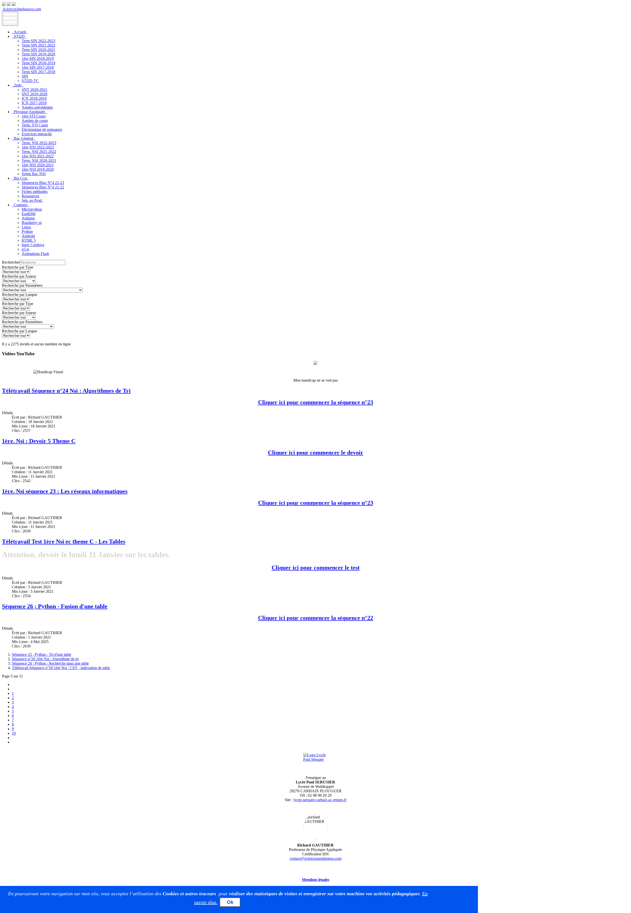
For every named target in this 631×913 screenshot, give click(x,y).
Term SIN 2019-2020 (38, 54)
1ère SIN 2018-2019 (38, 58)
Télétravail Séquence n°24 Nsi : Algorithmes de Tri (66, 391)
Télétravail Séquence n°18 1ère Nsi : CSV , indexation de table (61, 668)
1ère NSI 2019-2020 (38, 169)
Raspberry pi (32, 222)
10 (14, 733)
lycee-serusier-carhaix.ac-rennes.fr (320, 800)
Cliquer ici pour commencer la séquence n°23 (315, 402)
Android (28, 236)
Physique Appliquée (29, 112)
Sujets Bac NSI (34, 174)
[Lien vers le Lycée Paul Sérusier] (315, 762)
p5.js (25, 249)
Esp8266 (28, 214)
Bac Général (23, 138)
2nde (17, 85)
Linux (26, 227)
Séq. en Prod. (32, 200)
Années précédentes (37, 107)
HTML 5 (29, 240)
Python (27, 231)
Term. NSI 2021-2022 (39, 152)
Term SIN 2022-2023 (38, 41)
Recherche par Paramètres (22, 285)
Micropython (32, 209)
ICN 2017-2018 (34, 103)
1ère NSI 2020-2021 (38, 165)
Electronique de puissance (42, 129)
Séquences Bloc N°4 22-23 (43, 183)
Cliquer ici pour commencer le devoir (315, 452)
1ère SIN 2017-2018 (38, 67)
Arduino (28, 218)
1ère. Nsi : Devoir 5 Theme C (38, 441)
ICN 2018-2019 (34, 98)
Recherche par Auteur (19, 276)
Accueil (20, 32)
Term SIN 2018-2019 (38, 63)
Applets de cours (35, 120)
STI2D (19, 36)
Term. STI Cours (35, 125)
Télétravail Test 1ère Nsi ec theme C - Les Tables (63, 541)
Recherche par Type (17, 267)
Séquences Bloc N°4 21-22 (43, 187)
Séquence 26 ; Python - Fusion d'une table (54, 606)
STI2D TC (30, 81)
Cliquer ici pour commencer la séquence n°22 (315, 618)
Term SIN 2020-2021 (38, 50)
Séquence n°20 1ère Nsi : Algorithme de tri (45, 659)
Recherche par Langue (19, 294)
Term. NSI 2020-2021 (39, 160)
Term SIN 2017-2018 (38, 72)
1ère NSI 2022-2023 (38, 147)
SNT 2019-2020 (34, 94)
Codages (20, 205)
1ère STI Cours (34, 116)
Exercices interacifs (37, 134)
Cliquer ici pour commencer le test (316, 567)
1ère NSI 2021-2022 (38, 156)
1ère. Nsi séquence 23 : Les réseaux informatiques (64, 491)
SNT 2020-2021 (34, 89)
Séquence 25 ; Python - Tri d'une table (41, 654)
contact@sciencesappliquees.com (315, 858)
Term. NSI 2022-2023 (39, 143)
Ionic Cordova (33, 245)
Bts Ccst (20, 178)
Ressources (30, 196)
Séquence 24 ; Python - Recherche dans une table (50, 663)
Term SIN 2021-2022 (38, 45)
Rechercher (11, 262)
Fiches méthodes (35, 191)
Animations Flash (35, 254)
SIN (25, 76)
